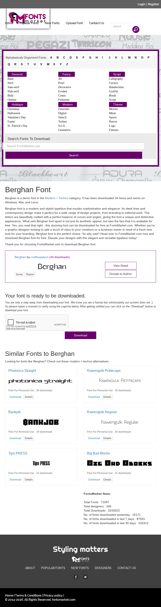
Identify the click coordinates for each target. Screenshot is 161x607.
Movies (113, 109)
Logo (112, 125)
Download (80, 335)
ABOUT (30, 568)
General (17, 74)
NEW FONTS (80, 568)
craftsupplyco (39, 257)
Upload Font (74, 23)
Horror (113, 121)
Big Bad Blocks (98, 453)
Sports (113, 117)
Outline (12, 99)
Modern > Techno (56, 198)
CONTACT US (126, 568)
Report (30, 274)
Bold (10, 95)
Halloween (14, 113)
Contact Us (96, 23)
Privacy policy (53, 595)
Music (112, 113)
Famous (113, 130)
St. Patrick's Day (17, 125)
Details (29, 397)
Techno (62, 121)
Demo (19, 274)
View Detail (120, 265)
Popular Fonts (29, 23)
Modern (67, 104)
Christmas (13, 109)
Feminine (63, 99)
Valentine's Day (17, 117)
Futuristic (64, 109)
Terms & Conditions (28, 595)
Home (9, 23)
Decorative (64, 87)
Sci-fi (61, 125)
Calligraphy (116, 78)
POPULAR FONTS (53, 568)
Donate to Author (120, 273)
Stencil (62, 117)
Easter (11, 121)
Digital (62, 113)
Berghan (20, 257)
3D (60, 78)
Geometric (64, 130)
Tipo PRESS (17, 453)
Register (153, 4)
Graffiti (113, 91)
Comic (62, 95)
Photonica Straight (22, 370)
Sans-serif (13, 87)
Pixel (61, 83)
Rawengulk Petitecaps (104, 370)
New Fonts (52, 23)
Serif (10, 83)
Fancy (66, 74)
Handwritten (116, 87)
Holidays (17, 104)
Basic (11, 78)
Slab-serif (13, 91)
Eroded (62, 91)
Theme (118, 104)
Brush (112, 95)
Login (141, 4)
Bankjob (14, 412)
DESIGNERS (103, 568)
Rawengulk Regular (102, 412)
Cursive (113, 83)
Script (117, 74)
